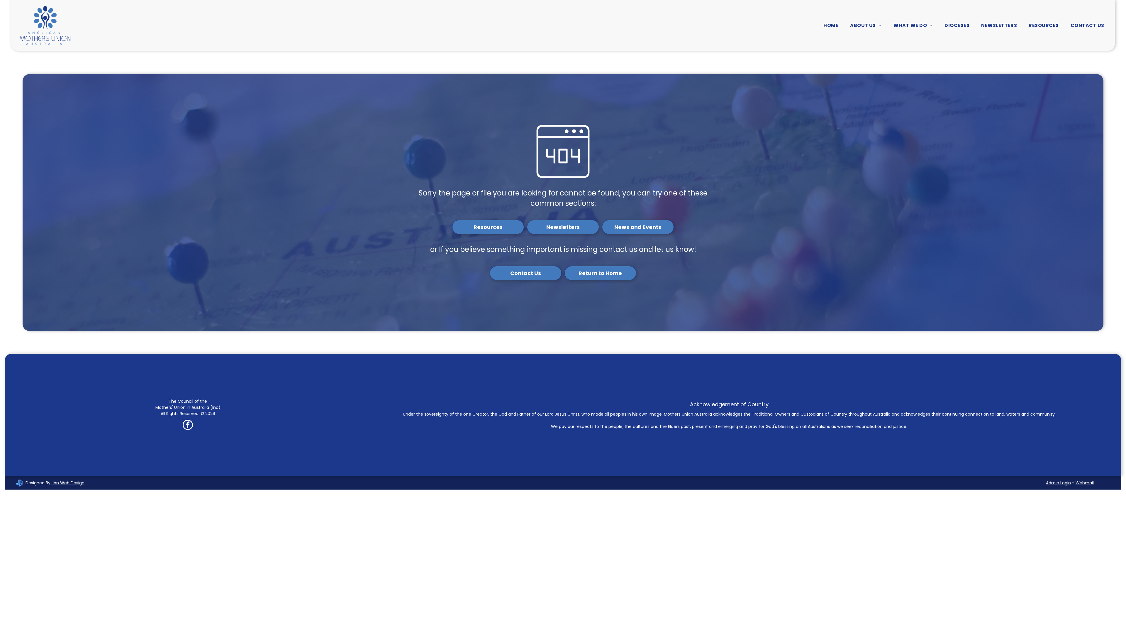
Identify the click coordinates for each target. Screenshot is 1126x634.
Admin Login (1058, 483)
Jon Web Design (68, 483)
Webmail (1085, 483)
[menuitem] (831, 25)
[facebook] (188, 425)
